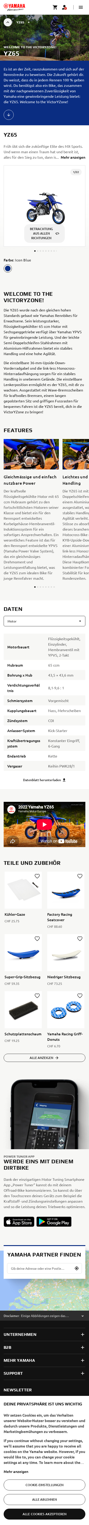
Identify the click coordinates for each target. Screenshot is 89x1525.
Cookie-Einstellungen (45, 1485)
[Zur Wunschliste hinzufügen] (37, 876)
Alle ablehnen (44, 1499)
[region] (44, 1460)
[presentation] (44, 824)
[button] (80, 7)
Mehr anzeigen (16, 1471)
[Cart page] (55, 7)
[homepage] (14, 7)
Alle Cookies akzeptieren (44, 1514)
